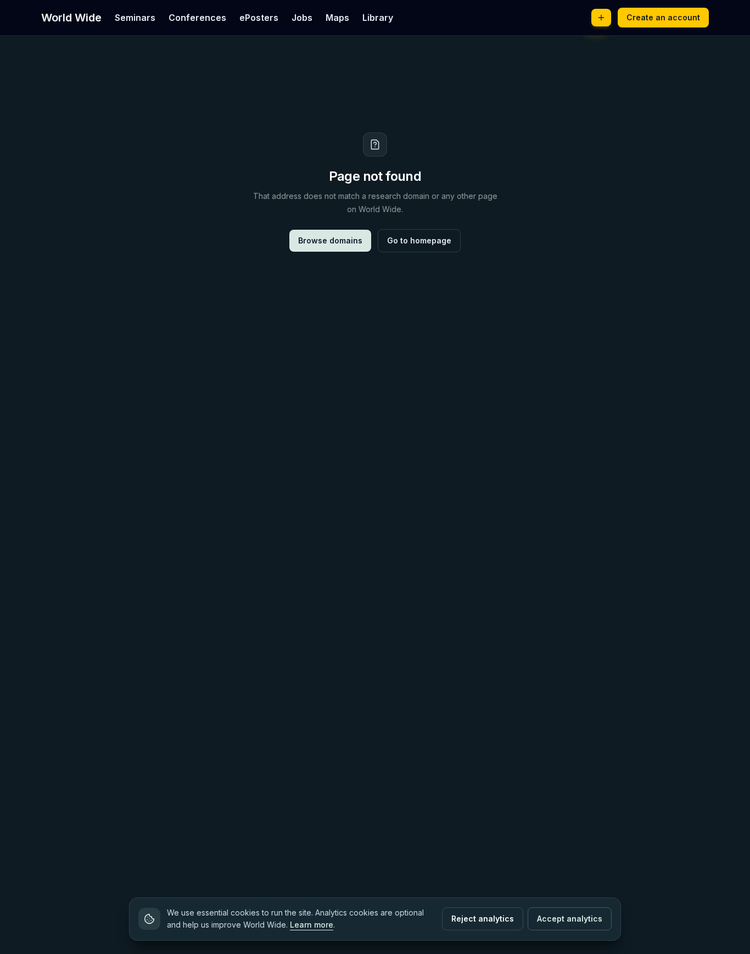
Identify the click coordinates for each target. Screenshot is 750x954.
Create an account (663, 17)
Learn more (311, 924)
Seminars (135, 17)
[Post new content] (601, 17)
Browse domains (330, 240)
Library (377, 17)
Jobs (302, 17)
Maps (337, 17)
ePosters (258, 17)
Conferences (197, 17)
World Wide (71, 17)
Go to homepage (419, 240)
